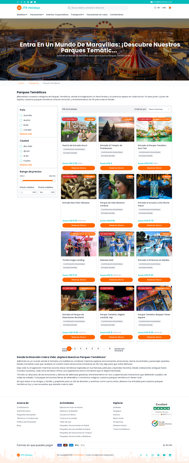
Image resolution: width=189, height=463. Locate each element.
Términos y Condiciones (27, 418)
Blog (19, 425)
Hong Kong (118, 422)
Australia (28, 115)
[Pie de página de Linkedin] (170, 455)
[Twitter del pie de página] (147, 455)
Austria (27, 120)
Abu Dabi (28, 146)
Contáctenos (116, 14)
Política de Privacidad (26, 422)
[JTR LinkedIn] (35, 2)
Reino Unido (118, 418)
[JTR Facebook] (18, 2)
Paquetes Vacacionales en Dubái (74, 425)
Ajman (27, 151)
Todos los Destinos (121, 429)
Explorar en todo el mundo (71, 407)
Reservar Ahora (79, 168)
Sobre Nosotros (24, 411)
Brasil (26, 125)
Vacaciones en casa (97, 14)
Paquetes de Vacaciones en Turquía (76, 433)
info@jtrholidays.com (162, 2)
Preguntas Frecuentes (26, 415)
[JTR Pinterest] (28, 2)
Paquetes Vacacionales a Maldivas (75, 436)
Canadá (27, 129)
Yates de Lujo (65, 422)
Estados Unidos (120, 425)
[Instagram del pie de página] (152, 455)
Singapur (117, 411)
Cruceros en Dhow (68, 415)
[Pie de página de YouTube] (164, 455)
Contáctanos (23, 407)
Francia (116, 415)
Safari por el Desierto (69, 411)
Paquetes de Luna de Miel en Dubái (75, 429)
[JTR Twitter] (21, 2)
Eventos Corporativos (57, 14)
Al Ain (26, 156)
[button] (160, 7)
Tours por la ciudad (68, 418)
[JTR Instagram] (25, 2)
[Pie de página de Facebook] (141, 455)
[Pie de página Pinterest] (158, 455)
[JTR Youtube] (31, 2)
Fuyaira (27, 160)
